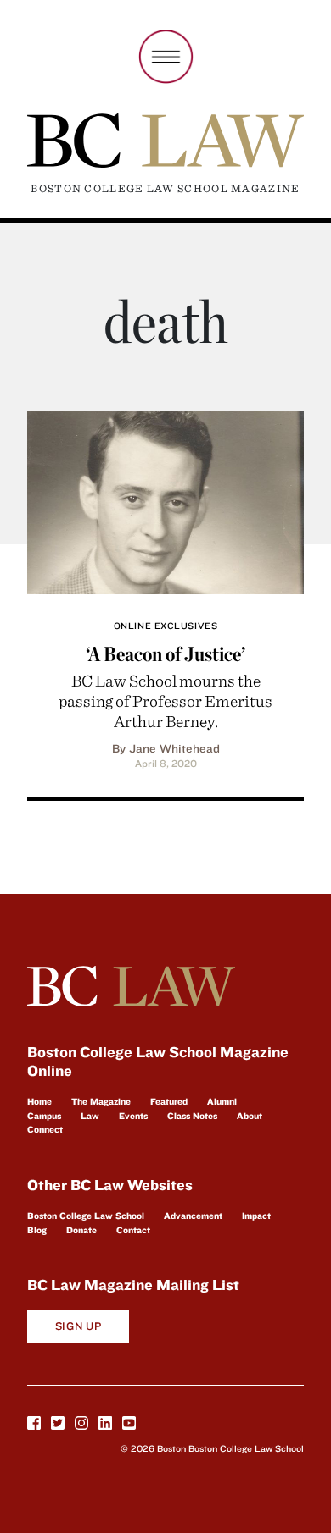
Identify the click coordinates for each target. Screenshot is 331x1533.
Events (133, 1116)
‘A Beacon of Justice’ (165, 654)
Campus (44, 1116)
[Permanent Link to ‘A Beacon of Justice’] (165, 500)
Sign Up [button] (78, 1326)
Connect (45, 1129)
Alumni (222, 1101)
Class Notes (192, 1116)
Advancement (193, 1215)
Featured (169, 1101)
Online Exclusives (165, 625)
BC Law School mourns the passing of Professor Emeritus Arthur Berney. (165, 700)
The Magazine (101, 1101)
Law (90, 1116)
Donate (81, 1230)
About (249, 1116)
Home (39, 1101)
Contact (133, 1230)
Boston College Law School (85, 1215)
